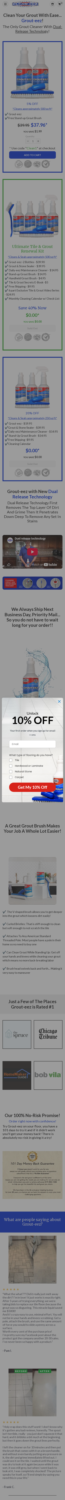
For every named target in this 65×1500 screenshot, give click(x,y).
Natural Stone (23, 771)
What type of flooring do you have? (31, 755)
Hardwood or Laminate (29, 765)
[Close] (59, 701)
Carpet (19, 777)
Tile (17, 760)
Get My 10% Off (32, 787)
